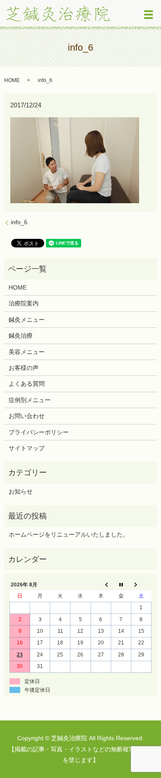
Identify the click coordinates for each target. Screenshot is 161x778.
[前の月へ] (101, 584)
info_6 (19, 222)
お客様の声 (24, 367)
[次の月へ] (141, 584)
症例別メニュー (30, 400)
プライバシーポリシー (39, 432)
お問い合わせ (27, 415)
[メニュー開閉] (148, 14)
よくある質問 (27, 383)
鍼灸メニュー (27, 319)
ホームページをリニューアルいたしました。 (69, 534)
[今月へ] (121, 584)
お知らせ (21, 491)
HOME (12, 80)
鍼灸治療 (21, 335)
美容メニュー (27, 351)
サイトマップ (27, 448)
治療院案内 (24, 303)
